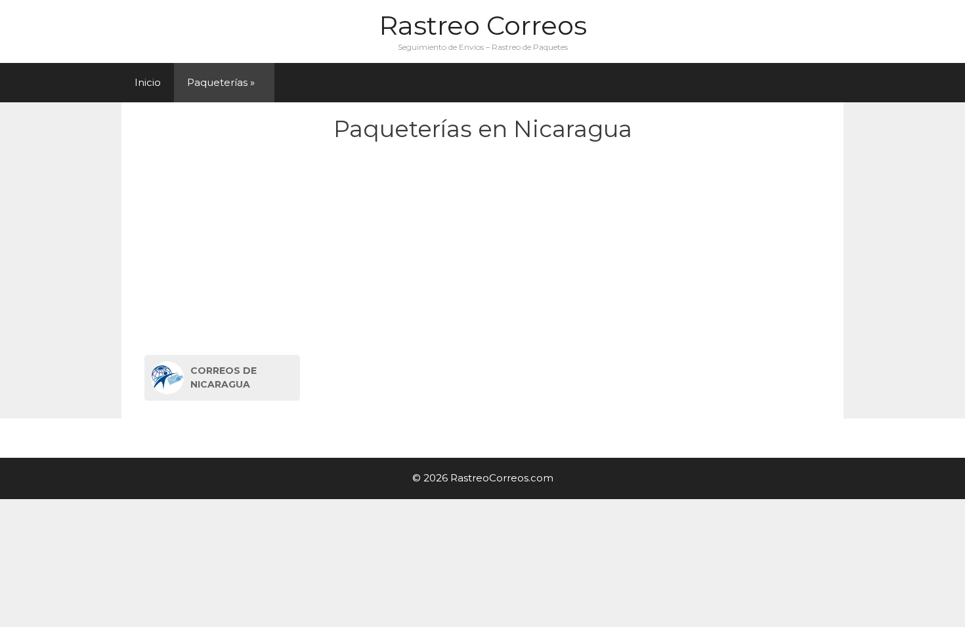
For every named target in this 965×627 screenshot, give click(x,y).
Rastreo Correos (483, 25)
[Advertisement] (482, 251)
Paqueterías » (221, 82)
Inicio (148, 82)
